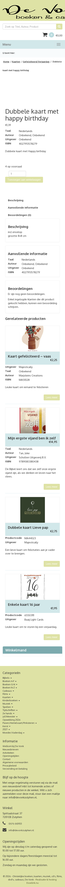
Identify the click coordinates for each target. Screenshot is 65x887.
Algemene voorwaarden (15, 762)
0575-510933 (15, 823)
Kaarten (16, 61)
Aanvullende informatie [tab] (23, 207)
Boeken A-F (9, 681)
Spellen (7, 707)
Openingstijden (11, 755)
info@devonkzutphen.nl (23, 797)
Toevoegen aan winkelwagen (24, 179)
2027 (5, 729)
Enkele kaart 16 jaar (24, 604)
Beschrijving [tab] (15, 200)
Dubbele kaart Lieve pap (28, 527)
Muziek (7, 703)
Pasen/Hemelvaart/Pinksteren (19, 723)
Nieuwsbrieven (11, 749)
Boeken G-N (9, 684)
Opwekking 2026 (11, 719)
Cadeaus (7, 690)
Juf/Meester (9, 716)
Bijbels (6, 677)
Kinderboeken (10, 700)
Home (6, 61)
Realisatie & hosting (46, 879)
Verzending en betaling (15, 768)
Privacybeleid (9, 765)
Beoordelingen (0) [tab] (19, 215)
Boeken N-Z (9, 687)
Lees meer (52, 397)
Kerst (6, 726)
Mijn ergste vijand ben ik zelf (32, 438)
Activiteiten (8, 752)
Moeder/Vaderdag (13, 732)
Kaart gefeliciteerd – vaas (29, 356)
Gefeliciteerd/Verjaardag (36, 61)
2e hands (8, 713)
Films (5, 694)
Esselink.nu (33, 882)
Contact (6, 759)
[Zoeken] (59, 26)
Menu (7, 44)
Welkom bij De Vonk (13, 746)
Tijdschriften (9, 710)
